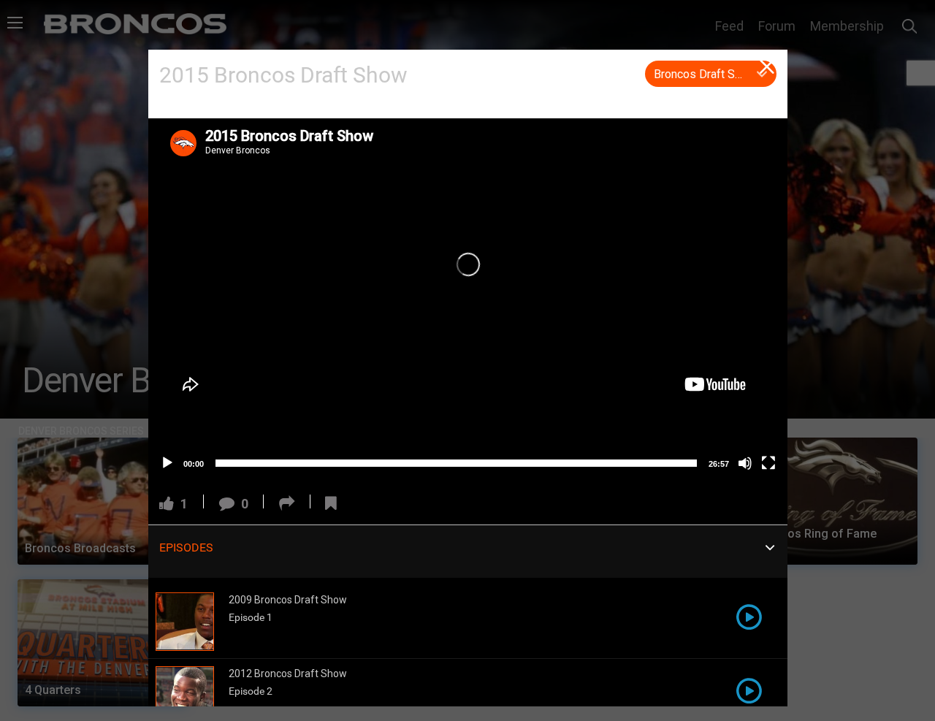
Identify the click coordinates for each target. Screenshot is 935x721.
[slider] (456, 463)
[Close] (767, 68)
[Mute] (745, 463)
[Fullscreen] (768, 463)
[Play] (167, 463)
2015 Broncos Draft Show (283, 75)
